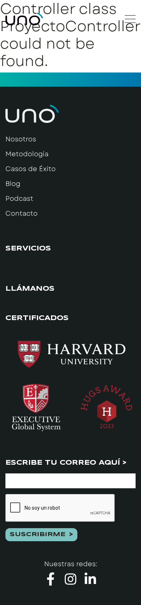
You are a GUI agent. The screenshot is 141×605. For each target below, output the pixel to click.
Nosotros (20, 139)
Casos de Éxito (30, 169)
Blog (12, 183)
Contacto (21, 213)
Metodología (26, 154)
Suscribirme (37, 534)
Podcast (19, 198)
